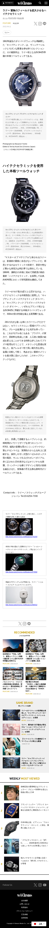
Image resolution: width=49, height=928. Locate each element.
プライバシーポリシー (24, 911)
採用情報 (24, 918)
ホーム (5, 18)
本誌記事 (20, 18)
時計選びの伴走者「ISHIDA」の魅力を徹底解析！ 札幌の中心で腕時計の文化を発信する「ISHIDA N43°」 (36, 686)
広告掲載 (24, 914)
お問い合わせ (24, 904)
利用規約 (24, 907)
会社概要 (24, 901)
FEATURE (12, 18)
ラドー (6, 33)
